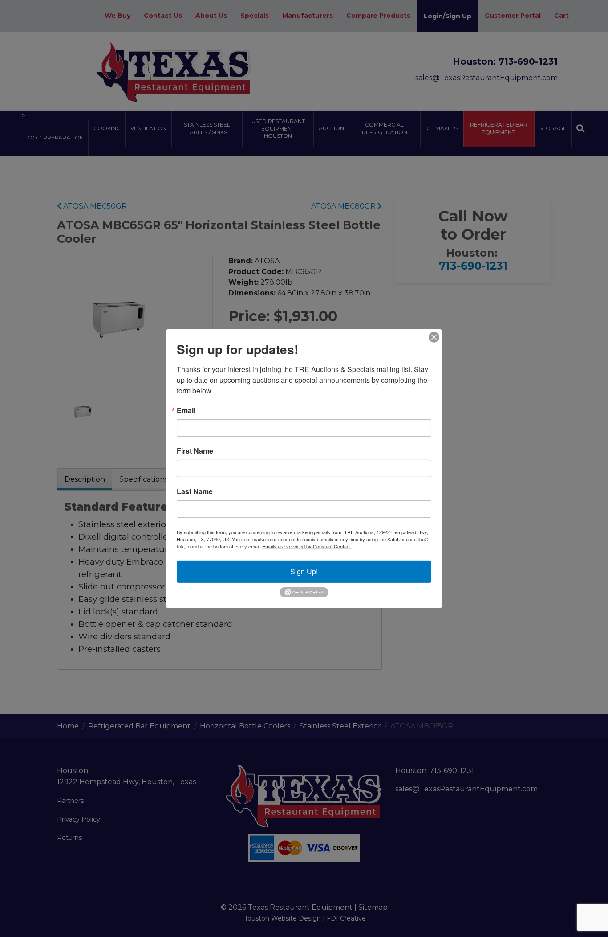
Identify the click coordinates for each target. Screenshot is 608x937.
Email (186, 409)
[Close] (434, 336)
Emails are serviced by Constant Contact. (307, 545)
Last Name (195, 491)
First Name (195, 450)
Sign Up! (304, 571)
